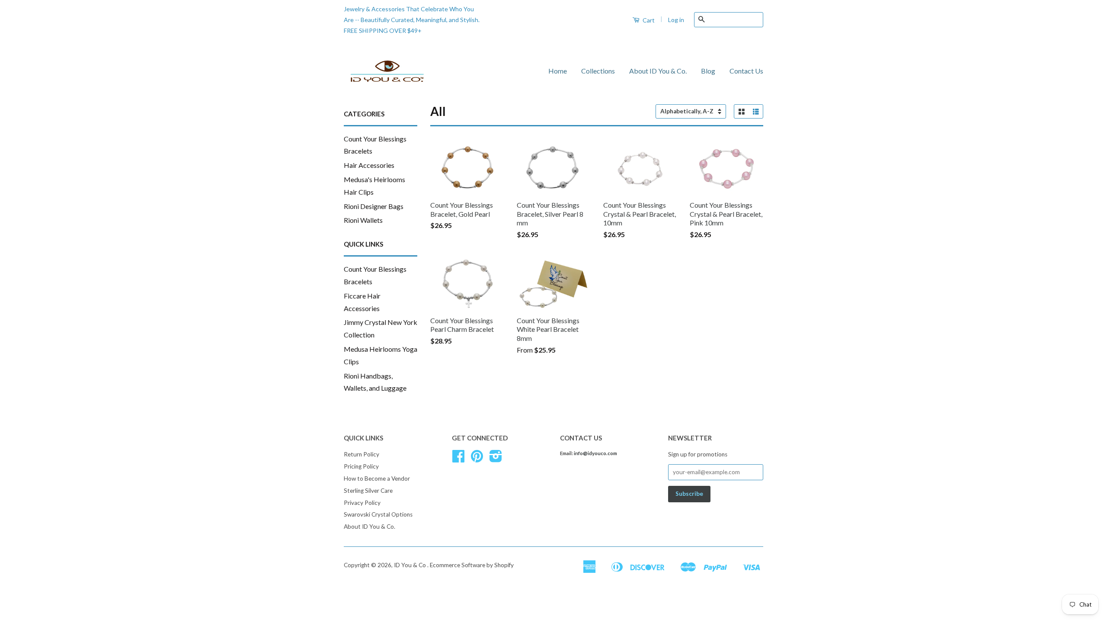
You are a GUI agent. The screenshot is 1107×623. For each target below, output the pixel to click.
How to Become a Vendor (377, 478)
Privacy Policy (362, 502)
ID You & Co (410, 565)
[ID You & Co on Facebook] (458, 459)
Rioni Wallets (363, 220)
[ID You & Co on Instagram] (495, 459)
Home (557, 71)
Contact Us (746, 71)
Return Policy (361, 454)
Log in (676, 19)
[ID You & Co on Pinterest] (476, 459)
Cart (648, 20)
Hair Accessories (369, 165)
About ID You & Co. (658, 71)
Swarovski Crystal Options (378, 514)
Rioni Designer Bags (373, 206)
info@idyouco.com (595, 453)
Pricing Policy (361, 466)
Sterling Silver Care (368, 490)
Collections (598, 71)
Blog (708, 71)
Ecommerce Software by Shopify (472, 565)
